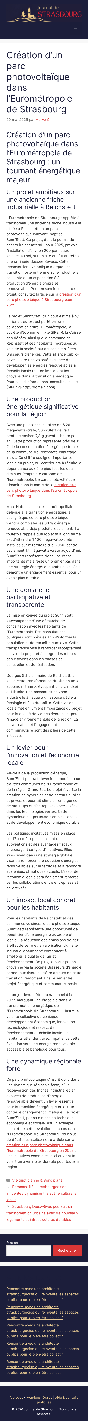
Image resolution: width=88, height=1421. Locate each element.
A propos (16, 1397)
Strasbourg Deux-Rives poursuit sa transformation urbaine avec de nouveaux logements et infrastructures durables (42, 1213)
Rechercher (16, 1243)
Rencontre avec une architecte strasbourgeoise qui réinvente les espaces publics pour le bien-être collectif (42, 1294)
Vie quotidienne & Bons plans (37, 1180)
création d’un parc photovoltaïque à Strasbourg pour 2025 (43, 299)
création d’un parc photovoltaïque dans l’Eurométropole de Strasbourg (42, 490)
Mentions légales (39, 1397)
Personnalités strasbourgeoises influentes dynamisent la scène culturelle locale (41, 1193)
